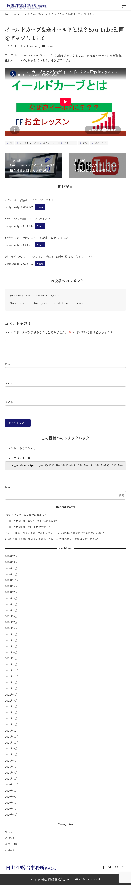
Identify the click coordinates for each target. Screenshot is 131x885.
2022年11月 (12, 676)
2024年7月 (11, 622)
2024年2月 (11, 634)
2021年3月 (11, 772)
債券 (84, 143)
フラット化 (69, 143)
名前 (8, 364)
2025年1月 (11, 610)
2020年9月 (11, 796)
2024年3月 (11, 628)
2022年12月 (12, 670)
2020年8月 (11, 802)
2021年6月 (11, 760)
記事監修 (10, 850)
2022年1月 (11, 724)
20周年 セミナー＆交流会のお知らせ (26, 514)
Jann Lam (15, 295)
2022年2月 (11, 718)
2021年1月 (11, 778)
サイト (9, 402)
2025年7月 (11, 592)
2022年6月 (11, 694)
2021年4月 (11, 766)
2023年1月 (11, 664)
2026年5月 (11, 562)
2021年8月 (11, 754)
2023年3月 (11, 658)
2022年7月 (11, 688)
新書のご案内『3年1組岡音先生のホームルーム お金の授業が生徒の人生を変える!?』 (53, 539)
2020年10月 (12, 790)
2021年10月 (12, 742)
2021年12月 (12, 730)
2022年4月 (11, 706)
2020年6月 (11, 814)
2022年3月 (11, 712)
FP (10, 143)
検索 (7, 487)
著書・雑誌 (11, 844)
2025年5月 (11, 598)
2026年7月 (11, 556)
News (49, 46)
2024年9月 (11, 616)
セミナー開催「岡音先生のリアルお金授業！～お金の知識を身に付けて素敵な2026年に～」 (57, 533)
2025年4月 (11, 604)
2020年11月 (12, 784)
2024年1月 (11, 640)
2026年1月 (11, 574)
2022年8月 (11, 682)
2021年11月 (12, 736)
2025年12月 (12, 580)
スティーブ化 (49, 143)
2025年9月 (11, 586)
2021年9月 (11, 748)
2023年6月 (11, 652)
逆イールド (100, 143)
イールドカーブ (27, 143)
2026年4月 (11, 568)
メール (9, 383)
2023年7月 (11, 646)
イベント (10, 838)
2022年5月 (11, 700)
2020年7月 (11, 808)
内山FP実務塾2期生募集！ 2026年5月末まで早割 (33, 520)
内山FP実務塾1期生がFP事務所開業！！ (28, 526)
